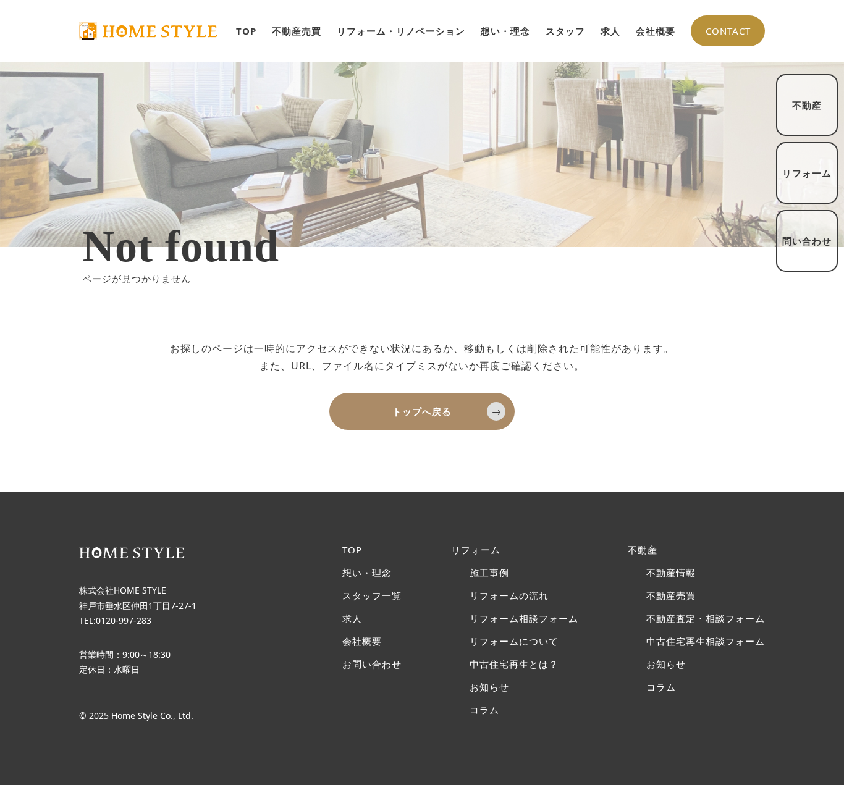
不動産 (642, 550)
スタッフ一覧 (372, 595)
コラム (484, 710)
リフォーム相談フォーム (524, 618)
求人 (610, 31)
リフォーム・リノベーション (401, 31)
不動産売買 (296, 31)
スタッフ (565, 31)
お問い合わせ (372, 664)
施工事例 (489, 572)
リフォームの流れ (509, 595)
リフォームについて (514, 641)
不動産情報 (671, 572)
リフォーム (475, 550)
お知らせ (489, 687)
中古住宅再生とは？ (514, 664)
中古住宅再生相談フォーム (705, 641)
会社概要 (655, 31)
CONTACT (728, 31)
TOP (246, 31)
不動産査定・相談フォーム (705, 618)
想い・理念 (505, 31)
